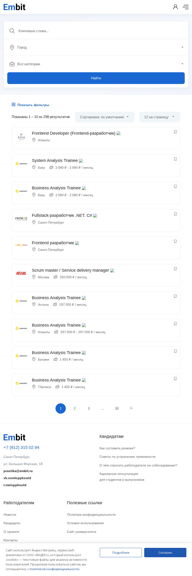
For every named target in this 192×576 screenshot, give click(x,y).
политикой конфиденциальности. (55, 569)
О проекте (11, 532)
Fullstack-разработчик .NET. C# (62, 215)
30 (117, 408)
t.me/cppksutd (15, 485)
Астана (43, 304)
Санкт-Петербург (51, 222)
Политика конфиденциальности (91, 514)
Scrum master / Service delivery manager (70, 270)
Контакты (11, 540)
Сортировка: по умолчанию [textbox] (102, 117)
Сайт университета (81, 532)
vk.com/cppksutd (17, 478)
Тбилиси (44, 387)
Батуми (43, 359)
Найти (96, 78)
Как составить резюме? (117, 448)
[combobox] (98, 47)
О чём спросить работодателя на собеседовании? (138, 465)
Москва (43, 277)
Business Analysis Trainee (56, 188)
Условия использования (85, 523)
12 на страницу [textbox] (156, 117)
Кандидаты (12, 523)
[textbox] (96, 47)
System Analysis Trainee (55, 160)
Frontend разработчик (53, 242)
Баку (41, 167)
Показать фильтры (33, 105)
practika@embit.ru (18, 471)
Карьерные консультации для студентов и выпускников (122, 476)
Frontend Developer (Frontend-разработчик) (73, 133)
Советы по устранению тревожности (127, 456)
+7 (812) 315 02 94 (21, 447)
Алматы (44, 140)
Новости (10, 514)
